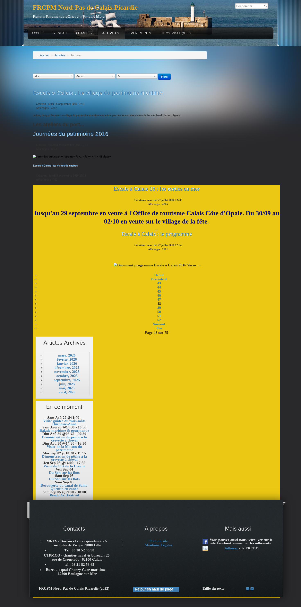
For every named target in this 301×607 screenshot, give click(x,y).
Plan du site (158, 541)
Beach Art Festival (64, 495)
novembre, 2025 (66, 372)
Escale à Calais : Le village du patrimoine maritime (98, 92)
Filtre (164, 77)
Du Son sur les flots (64, 473)
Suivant (159, 324)
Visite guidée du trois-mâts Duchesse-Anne (64, 422)
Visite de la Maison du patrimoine (64, 448)
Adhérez (231, 548)
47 (159, 299)
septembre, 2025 (67, 380)
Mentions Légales (158, 545)
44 (159, 287)
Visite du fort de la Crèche (64, 466)
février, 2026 (67, 359)
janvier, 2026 (67, 363)
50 (159, 312)
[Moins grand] (247, 589)
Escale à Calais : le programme (156, 234)
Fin (159, 328)
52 (159, 320)
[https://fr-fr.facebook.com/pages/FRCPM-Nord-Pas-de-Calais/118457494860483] (205, 541)
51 (159, 316)
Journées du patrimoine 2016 (70, 134)
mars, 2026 (67, 355)
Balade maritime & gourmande (64, 430)
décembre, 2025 (66, 368)
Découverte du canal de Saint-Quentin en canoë (64, 487)
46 (159, 295)
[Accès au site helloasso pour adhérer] (205, 548)
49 (159, 308)
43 (159, 283)
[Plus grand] (252, 589)
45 (159, 291)
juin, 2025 (67, 384)
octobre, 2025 (67, 376)
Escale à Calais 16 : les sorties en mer (156, 189)
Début (159, 275)
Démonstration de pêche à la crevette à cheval (64, 438)
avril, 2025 (67, 392)
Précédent (159, 279)
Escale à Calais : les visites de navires (55, 165)
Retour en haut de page (154, 589)
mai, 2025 (67, 388)
